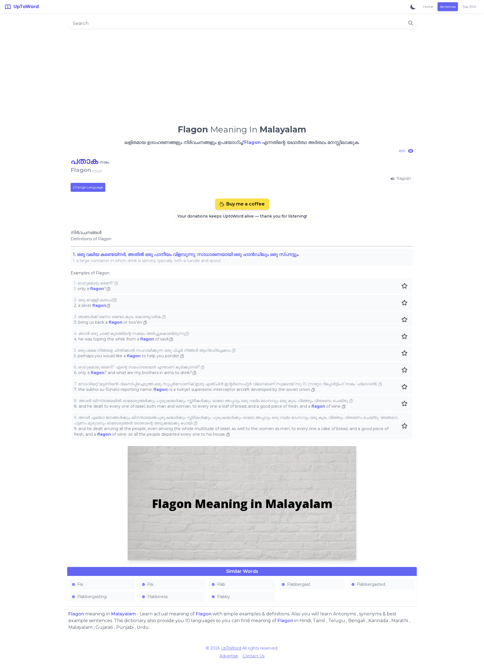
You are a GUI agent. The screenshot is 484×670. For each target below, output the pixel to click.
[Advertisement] (242, 74)
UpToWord (231, 648)
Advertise (229, 656)
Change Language (88, 187)
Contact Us (253, 656)
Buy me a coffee (245, 204)
